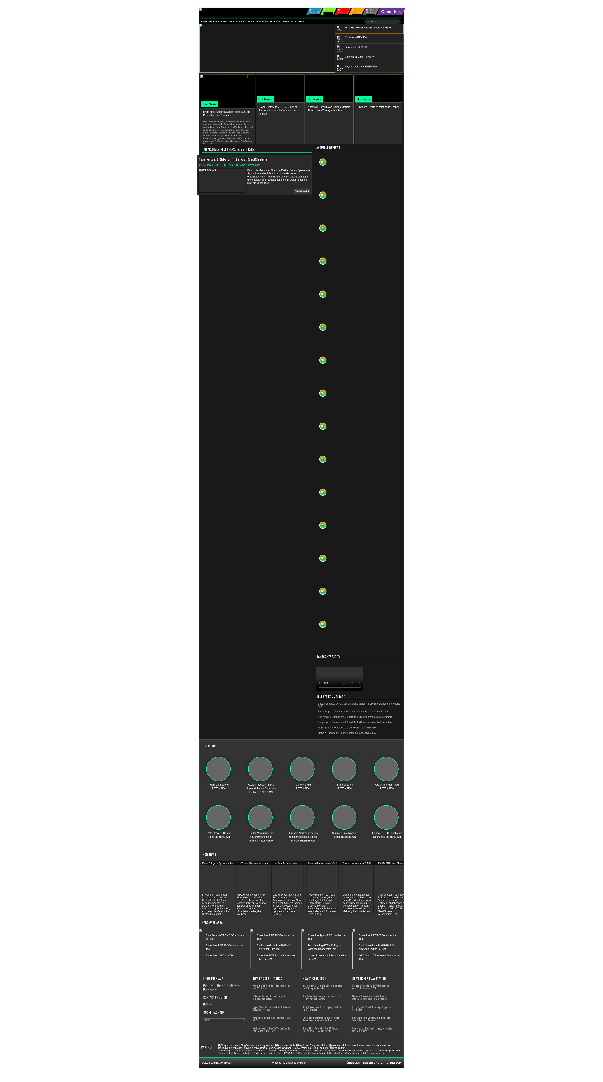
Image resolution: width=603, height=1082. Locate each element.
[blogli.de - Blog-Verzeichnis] (312, 1045)
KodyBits (246, 1053)
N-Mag (222, 1053)
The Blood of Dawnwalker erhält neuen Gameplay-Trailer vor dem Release (320, 1019)
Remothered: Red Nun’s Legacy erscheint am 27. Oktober (273, 987)
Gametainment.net (354, 1053)
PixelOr (318, 1050)
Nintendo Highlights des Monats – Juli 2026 (271, 1019)
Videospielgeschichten (389, 1050)
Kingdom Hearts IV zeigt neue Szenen (378, 107)
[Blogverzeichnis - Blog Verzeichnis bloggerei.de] (246, 1045)
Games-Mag (224, 1050)
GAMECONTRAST (221, 1062)
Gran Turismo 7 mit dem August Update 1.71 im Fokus (371, 1008)
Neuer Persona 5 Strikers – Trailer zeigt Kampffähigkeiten (233, 159)
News (249, 21)
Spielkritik (370, 1050)
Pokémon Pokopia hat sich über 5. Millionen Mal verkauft (269, 997)
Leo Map (323, 717)
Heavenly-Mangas (288, 1050)
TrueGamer (330, 1050)
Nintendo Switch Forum (351, 1050)
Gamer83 (271, 1050)
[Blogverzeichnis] (285, 1045)
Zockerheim (259, 1053)
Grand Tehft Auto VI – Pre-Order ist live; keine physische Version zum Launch (278, 110)
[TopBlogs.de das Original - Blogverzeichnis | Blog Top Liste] (294, 1048)
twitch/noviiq (275, 1053)
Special (286, 21)
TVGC (287, 1053)
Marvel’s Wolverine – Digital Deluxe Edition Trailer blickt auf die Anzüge (369, 997)
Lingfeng (323, 722)
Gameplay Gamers (243, 1050)
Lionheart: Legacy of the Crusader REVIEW (352, 727)
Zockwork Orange (317, 1053)
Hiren (303, 1062)
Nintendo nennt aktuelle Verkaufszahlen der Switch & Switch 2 (272, 1030)
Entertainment (209, 21)
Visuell (298, 21)
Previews (261, 21)
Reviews (274, 21)
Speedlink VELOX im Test (220, 955)
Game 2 (260, 1050)
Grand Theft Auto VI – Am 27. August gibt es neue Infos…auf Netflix (320, 1030)
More (239, 21)
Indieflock (234, 1053)
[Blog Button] (337, 1048)
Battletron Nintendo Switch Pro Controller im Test (362, 711)
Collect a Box (335, 1053)
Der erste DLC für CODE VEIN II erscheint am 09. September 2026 (322, 987)
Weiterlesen (302, 191)
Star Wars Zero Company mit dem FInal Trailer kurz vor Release (321, 997)
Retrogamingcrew (376, 1053)
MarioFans (306, 1050)
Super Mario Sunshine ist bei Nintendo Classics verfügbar (271, 1008)
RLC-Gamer (299, 1053)
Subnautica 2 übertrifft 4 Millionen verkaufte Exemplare (362, 717)
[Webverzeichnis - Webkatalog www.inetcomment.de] (359, 1045)
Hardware (226, 21)
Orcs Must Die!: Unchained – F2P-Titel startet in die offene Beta (359, 705)
